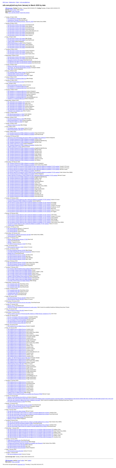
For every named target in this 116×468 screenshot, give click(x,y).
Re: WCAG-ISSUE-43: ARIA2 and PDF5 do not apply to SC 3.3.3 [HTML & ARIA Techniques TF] (30, 434)
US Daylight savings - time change (16, 128)
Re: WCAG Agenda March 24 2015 (16, 81)
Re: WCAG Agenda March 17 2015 (16, 115)
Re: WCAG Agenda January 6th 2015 (16, 444)
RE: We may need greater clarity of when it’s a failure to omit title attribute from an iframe (28, 412)
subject (21, 9)
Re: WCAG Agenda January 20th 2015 (17, 322)
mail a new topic (16, 11)
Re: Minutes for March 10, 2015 (15, 121)
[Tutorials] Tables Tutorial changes (16, 73)
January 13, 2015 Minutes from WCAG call (18, 397)
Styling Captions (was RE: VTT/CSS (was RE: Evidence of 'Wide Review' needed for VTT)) (29, 313)
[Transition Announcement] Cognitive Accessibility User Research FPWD (25, 394)
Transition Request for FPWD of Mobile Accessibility (20, 201)
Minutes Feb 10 (11, 253)
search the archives (24, 12)
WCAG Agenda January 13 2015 (15, 407)
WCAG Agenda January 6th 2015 (15, 451)
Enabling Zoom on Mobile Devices (16, 392)
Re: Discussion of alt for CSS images (16, 24)
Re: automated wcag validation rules (16, 104)
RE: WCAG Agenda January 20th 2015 (17, 321)
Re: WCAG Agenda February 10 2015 (17, 250)
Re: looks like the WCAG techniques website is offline (20, 423)
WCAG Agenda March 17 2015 (15, 120)
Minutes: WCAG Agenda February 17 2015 (18, 239)
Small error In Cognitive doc (14, 440)
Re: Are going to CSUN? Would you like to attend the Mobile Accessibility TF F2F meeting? (29, 199)
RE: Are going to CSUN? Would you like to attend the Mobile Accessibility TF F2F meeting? (29, 202)
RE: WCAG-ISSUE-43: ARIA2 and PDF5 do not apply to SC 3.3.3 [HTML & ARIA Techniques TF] (30, 429)
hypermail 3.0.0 (21, 464)
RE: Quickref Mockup (13, 228)
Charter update (11, 41)
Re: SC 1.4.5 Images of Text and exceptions (18, 316)
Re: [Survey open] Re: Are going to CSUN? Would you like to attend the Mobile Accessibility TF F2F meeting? (34, 166)
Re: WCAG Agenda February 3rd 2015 (17, 297)
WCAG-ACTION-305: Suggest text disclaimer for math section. (22, 307)
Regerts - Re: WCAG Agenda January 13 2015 (19, 406)
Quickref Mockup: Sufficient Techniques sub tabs (19, 234)
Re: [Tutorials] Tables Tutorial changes (17, 72)
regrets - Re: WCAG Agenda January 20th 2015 (19, 357)
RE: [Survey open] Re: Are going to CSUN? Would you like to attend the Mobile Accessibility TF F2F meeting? (34, 172)
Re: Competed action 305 (14, 283)
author (14, 9)
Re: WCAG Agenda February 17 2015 (17, 243)
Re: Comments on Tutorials (14, 18)
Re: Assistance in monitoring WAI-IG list (17, 78)
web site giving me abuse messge (16, 417)
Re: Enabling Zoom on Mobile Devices (17, 330)
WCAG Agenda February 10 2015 (16, 265)
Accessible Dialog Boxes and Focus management (19, 251)
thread (11, 9)
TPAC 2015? (11, 69)
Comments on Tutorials (13, 20)
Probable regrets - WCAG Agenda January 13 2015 (20, 404)
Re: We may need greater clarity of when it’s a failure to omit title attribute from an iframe (28, 414)
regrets (9, 240)
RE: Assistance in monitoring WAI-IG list (17, 91)
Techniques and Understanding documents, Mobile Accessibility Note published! (27, 137)
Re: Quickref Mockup (12, 230)
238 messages (9, 8)
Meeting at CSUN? (12, 418)
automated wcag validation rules (15, 110)
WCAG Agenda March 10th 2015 (15, 129)
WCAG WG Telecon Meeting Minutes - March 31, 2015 (20, 21)
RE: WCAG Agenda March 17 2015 (16, 114)
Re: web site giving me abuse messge (17, 411)
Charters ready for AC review (14, 146)
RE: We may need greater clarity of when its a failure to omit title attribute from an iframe (28, 421)
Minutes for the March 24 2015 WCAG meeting (19, 66)
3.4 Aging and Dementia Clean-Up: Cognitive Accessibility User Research (25, 443)
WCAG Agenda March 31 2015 (15, 43)
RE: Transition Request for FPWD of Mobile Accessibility (21, 139)
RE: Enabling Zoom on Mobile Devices (17, 326)
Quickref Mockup (12, 236)
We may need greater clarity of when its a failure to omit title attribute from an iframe (27, 426)
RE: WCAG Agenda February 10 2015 (17, 257)
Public (17, 2)
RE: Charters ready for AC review (15, 143)
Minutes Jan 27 (11, 305)
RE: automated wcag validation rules (16, 101)
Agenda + (10, 242)
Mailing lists (12, 2)
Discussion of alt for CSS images (15, 60)
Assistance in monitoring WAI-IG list (16, 98)
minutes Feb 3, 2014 (12, 294)
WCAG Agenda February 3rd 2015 (16, 299)
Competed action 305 (13, 293)
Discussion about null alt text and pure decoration (19, 302)
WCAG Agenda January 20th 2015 (16, 363)
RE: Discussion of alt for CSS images (16, 26)
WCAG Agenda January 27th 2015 (16, 310)
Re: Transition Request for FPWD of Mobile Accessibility (21, 133)
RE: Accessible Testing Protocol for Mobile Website (20, 271)
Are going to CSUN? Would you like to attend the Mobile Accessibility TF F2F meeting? (28, 223)
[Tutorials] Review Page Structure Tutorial (17, 75)
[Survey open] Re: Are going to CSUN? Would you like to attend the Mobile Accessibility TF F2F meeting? (33, 175)
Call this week (11, 225)
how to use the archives (13, 12)
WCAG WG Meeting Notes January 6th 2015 (18, 441)
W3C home (5, 2)
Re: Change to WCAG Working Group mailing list (19, 268)
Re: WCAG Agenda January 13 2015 (16, 401)
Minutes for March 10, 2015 (14, 125)
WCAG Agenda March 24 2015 (15, 85)
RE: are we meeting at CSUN (14, 454)
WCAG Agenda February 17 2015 (16, 247)
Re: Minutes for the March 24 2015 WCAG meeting (20, 61)
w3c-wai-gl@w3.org (25, 2)
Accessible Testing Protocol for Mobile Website (19, 280)
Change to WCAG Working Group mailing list (18, 276)
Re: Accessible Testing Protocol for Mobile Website (20, 270)
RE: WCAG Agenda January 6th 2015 (16, 447)
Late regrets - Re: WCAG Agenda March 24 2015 (19, 67)
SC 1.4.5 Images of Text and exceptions (17, 319)
